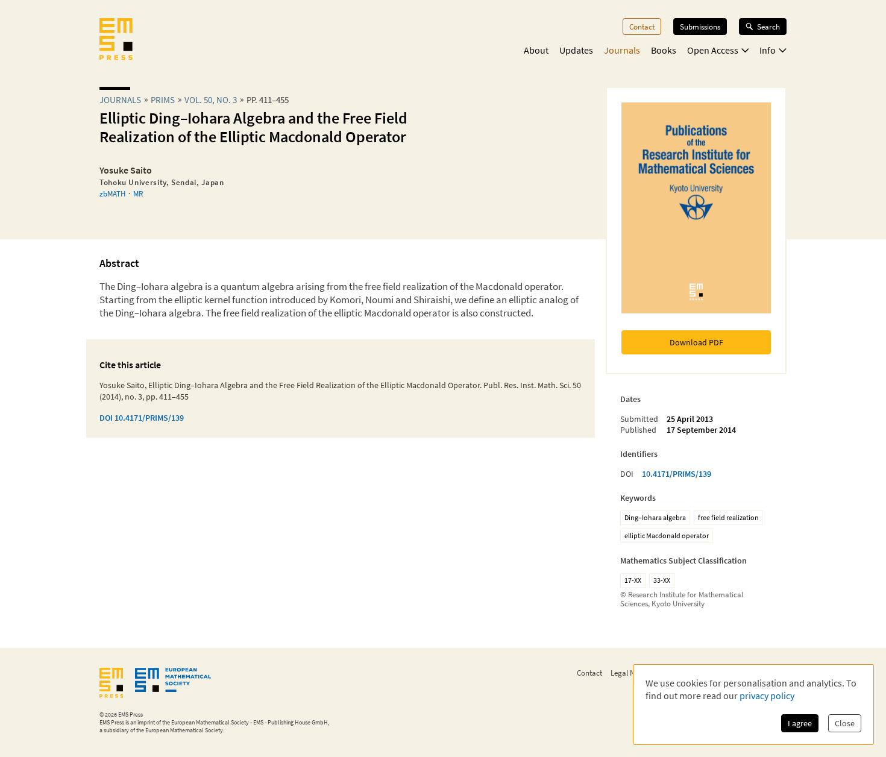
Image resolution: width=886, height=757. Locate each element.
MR (138, 193)
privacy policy (767, 695)
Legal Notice (630, 672)
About (536, 50)
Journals (622, 50)
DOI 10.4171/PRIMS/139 (141, 417)
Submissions (700, 26)
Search (768, 26)
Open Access (712, 50)
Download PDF (696, 342)
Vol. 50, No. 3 (210, 99)
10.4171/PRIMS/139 (676, 473)
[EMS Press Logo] (116, 40)
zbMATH (112, 193)
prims (163, 99)
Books (663, 50)
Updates (576, 50)
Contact (642, 26)
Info (767, 50)
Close (845, 723)
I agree (800, 723)
